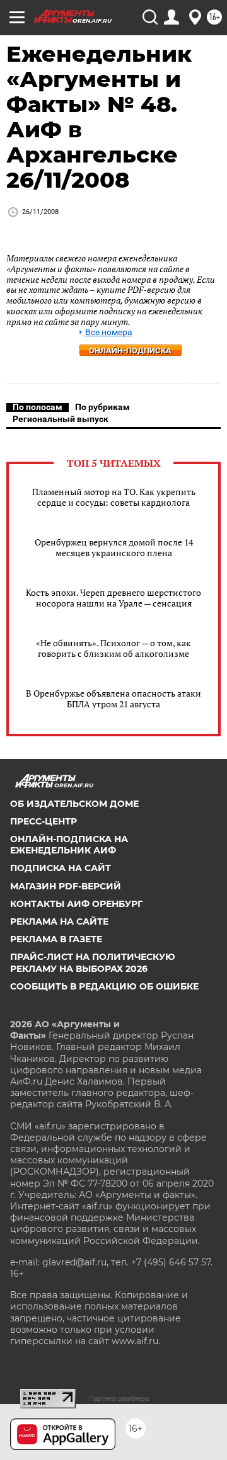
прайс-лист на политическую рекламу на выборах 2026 (92, 962)
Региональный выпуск (60, 419)
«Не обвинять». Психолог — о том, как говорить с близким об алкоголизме (113, 648)
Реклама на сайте (59, 921)
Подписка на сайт (60, 868)
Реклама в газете (56, 939)
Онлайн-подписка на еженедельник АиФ (69, 844)
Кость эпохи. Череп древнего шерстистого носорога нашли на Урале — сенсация (113, 597)
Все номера (108, 332)
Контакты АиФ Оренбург (76, 904)
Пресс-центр (43, 821)
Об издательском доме (74, 803)
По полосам (37, 407)
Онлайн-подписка (130, 350)
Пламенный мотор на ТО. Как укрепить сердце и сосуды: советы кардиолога (113, 497)
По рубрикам (102, 407)
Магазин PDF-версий (65, 886)
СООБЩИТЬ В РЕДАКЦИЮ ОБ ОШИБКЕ (104, 986)
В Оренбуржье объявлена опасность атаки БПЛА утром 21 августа (113, 698)
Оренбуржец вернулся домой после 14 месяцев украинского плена (114, 547)
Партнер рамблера (119, 1398)
